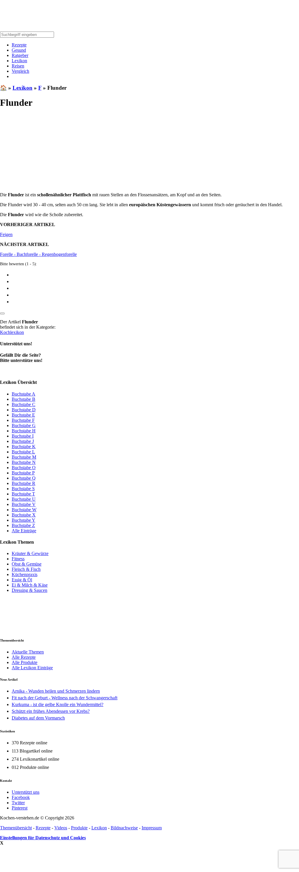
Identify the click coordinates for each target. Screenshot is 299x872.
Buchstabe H (24, 430)
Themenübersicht (16, 827)
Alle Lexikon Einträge (32, 667)
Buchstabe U (24, 499)
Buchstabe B (23, 399)
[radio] (155, 274)
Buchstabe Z (23, 525)
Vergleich (20, 71)
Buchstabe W (24, 509)
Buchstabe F (23, 420)
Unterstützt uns (25, 792)
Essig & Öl (22, 579)
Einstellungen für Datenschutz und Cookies (43, 837)
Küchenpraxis (24, 574)
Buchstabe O (24, 467)
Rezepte (19, 44)
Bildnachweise (124, 827)
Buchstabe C (23, 404)
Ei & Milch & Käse (30, 585)
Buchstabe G (24, 425)
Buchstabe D (24, 409)
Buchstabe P (23, 472)
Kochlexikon (12, 332)
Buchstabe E (23, 414)
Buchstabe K (24, 446)
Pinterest (19, 807)
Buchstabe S (23, 488)
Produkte (79, 827)
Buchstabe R (23, 483)
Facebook (21, 797)
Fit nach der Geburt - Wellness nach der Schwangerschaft (64, 697)
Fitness (18, 558)
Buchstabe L (23, 451)
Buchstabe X (24, 514)
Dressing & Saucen (29, 590)
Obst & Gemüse (26, 563)
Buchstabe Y (23, 520)
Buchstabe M (24, 457)
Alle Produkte (24, 662)
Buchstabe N (24, 462)
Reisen (18, 65)
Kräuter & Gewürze (30, 553)
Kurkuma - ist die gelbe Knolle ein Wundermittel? (57, 704)
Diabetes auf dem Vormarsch (38, 717)
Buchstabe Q (24, 478)
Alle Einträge (24, 530)
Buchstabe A (23, 393)
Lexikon (19, 60)
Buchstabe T (23, 493)
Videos (60, 827)
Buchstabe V (24, 504)
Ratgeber (20, 55)
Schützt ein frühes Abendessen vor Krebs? (51, 711)
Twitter (18, 802)
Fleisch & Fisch (26, 569)
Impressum (152, 827)
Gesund (19, 50)
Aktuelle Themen (28, 651)
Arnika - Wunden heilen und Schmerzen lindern (56, 691)
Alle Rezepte (24, 657)
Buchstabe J (23, 441)
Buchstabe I (23, 436)
